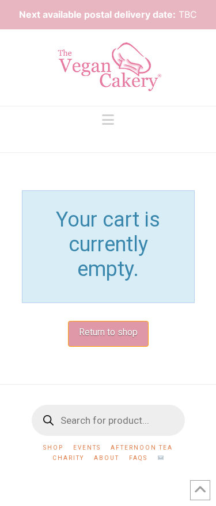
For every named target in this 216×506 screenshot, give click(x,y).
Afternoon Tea (142, 447)
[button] (108, 120)
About (106, 458)
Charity (68, 458)
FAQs (138, 458)
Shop (53, 447)
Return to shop (108, 332)
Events (87, 447)
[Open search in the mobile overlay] (108, 420)
